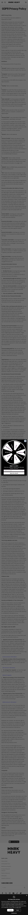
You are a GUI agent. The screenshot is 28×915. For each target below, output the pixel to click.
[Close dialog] (25, 441)
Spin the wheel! (14, 473)
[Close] (26, 895)
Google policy (18, 907)
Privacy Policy (12, 907)
